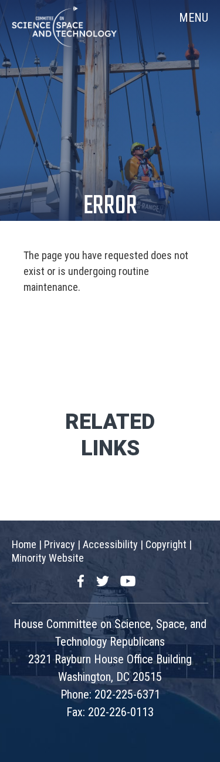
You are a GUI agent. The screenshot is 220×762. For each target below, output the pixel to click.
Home (24, 544)
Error (110, 206)
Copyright (166, 544)
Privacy (59, 544)
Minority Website (48, 558)
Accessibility (110, 544)
